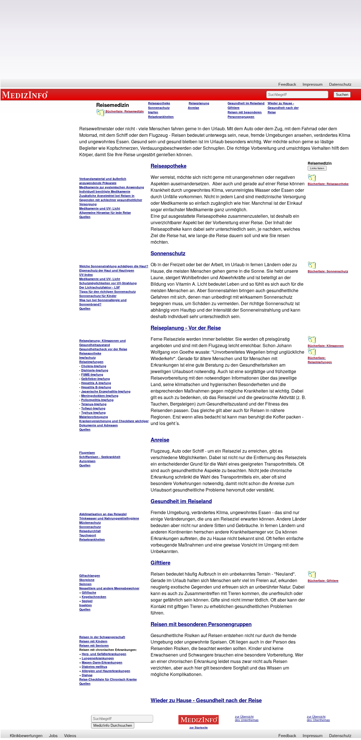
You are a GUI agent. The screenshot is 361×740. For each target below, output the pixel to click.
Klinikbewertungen (26, 735)
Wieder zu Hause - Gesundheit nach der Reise (283, 107)
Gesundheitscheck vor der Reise (103, 349)
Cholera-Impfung (93, 366)
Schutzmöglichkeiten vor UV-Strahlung (108, 283)
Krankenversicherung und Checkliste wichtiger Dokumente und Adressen (114, 423)
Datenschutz (340, 84)
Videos (70, 735)
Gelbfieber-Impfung (95, 378)
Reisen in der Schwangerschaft (102, 637)
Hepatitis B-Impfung (96, 387)
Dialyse (87, 675)
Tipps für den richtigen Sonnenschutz (107, 291)
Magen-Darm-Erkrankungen (102, 662)
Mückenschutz (90, 522)
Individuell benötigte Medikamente (104, 191)
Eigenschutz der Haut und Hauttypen (106, 270)
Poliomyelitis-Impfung (97, 400)
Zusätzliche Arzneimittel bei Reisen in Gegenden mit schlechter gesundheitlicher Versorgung (110, 199)
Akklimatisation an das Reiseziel (103, 514)
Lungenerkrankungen (98, 658)
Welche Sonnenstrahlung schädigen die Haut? (113, 266)
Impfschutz (87, 357)
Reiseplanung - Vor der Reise (186, 327)
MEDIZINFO (26, 94)
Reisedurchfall (90, 531)
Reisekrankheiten (161, 116)
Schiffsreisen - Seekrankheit (99, 457)
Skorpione (86, 580)
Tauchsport (87, 535)
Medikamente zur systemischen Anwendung (111, 187)
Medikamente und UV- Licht (99, 208)
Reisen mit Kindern (93, 641)
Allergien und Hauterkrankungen (106, 671)
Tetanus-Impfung (94, 404)
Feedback (287, 84)
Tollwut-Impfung (93, 408)
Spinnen (85, 584)
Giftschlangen (89, 575)
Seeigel (87, 601)
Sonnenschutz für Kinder (97, 296)
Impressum (313, 84)
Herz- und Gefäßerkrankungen (104, 654)
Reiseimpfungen (91, 362)
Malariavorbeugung (93, 417)
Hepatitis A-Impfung (96, 383)
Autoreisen (87, 461)
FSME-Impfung (92, 374)
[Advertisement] (181, 39)
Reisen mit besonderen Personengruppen (245, 114)
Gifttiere (233, 107)
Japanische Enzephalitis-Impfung (106, 391)
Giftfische (89, 592)
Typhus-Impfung (93, 412)
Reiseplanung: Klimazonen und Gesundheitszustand (102, 342)
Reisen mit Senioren (94, 645)
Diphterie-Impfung (94, 370)
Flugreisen (87, 452)
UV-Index (86, 274)
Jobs (53, 735)
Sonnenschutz (159, 107)
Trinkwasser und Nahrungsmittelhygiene (109, 518)
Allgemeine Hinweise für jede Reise (105, 212)
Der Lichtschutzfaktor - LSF (99, 287)
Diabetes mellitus (94, 666)
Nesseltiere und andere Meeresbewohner (109, 588)
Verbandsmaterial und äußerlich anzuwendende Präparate (102, 181)
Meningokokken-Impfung (99, 395)
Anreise (193, 107)
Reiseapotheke (159, 103)
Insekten (85, 605)
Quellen (85, 217)
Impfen (153, 112)
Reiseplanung (199, 103)
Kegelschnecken (94, 596)
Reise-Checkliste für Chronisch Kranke (108, 679)
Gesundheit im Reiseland (246, 103)
